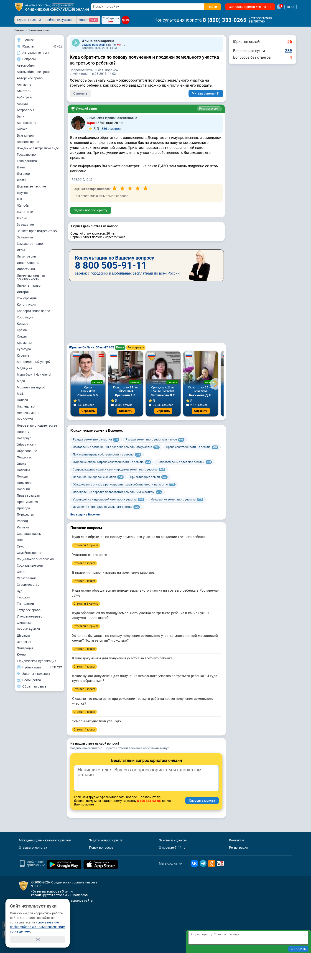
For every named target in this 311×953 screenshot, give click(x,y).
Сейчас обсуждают (60, 20)
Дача (21, 167)
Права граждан (28, 495)
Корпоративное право (33, 311)
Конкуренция (27, 298)
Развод (22, 521)
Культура (24, 349)
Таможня (24, 597)
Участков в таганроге (89, 555)
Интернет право (29, 285)
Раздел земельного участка (95, 439)
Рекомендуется (209, 108)
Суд (19, 591)
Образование (27, 451)
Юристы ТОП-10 (29, 20)
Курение (23, 355)
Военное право (28, 142)
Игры (21, 250)
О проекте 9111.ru (172, 847)
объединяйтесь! (63, 5)
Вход (290, 7)
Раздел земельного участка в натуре (154, 439)
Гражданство (27, 161)
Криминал (24, 343)
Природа (23, 508)
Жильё (22, 218)
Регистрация (135, 347)
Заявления (25, 237)
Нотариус (24, 438)
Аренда (22, 103)
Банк (20, 116)
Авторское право (30, 78)
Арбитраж (24, 97)
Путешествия (26, 514)
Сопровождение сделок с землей (184, 462)
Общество (24, 457)
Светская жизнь (29, 533)
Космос (22, 323)
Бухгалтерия (26, 135)
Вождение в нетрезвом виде (38, 148)
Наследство (26, 406)
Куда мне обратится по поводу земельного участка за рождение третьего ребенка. (139, 537)
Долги (21, 180)
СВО (20, 540)
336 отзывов (107, 128)
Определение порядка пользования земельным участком (117, 492)
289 (288, 51)
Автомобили (26, 65)
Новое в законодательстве (37, 425)
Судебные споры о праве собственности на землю (111, 462)
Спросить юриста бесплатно (250, 7)
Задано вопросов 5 (94, 44)
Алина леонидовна (98, 41)
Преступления (27, 502)
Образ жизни (26, 444)
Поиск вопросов (101, 847)
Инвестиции (26, 269)
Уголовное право (29, 616)
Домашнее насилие (31, 186)
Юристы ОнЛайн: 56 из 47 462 (92, 347)
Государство (26, 154)
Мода (21, 381)
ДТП (20, 199)
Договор (23, 173)
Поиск (120, 347)
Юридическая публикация (36, 661)
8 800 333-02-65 (149, 801)
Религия (23, 527)
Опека (21, 463)
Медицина (24, 368)
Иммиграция (26, 256)
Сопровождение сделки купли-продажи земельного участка (118, 469)
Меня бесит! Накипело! (34, 374)
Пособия (23, 489)
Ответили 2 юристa (86, 545)
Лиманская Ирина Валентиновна (112, 118)
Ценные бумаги (28, 629)
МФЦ (20, 393)
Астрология (25, 110)
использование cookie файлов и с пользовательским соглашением (37, 926)
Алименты (24, 84)
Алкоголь (24, 91)
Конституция (26, 304)
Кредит (22, 336)
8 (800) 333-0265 (224, 20)
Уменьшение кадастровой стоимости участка (108, 499)
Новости (23, 432)
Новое (88, 20)
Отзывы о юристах (33, 847)
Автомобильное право (34, 72)
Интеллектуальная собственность (31, 277)
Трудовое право (29, 610)
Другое (22, 193)
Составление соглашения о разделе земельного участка (115, 447)
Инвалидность (28, 263)
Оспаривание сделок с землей (97, 477)
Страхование (26, 578)
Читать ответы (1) (205, 93)
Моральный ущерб (31, 387)
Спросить (88, 411)
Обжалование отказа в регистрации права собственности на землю (123, 484)
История (23, 292)
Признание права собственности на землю (106, 454)
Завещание (25, 224)
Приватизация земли (148, 477)
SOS (125, 20)
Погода (22, 476)
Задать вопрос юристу (90, 210)
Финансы (24, 623)
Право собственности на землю (191, 447)
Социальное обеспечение (36, 559)
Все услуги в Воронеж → (87, 514)
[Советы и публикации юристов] (18, 6)
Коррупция (25, 317)
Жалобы (23, 205)
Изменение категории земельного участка (106, 506)
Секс (20, 546)
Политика (24, 483)
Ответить (80, 93)
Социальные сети (30, 565)
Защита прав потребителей (37, 231)
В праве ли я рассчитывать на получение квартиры (114, 572)
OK (38, 939)
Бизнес (22, 129)
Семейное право (29, 553)
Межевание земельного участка (176, 499)
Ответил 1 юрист (84, 563)
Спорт (21, 572)
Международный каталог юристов (45, 840)
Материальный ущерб (33, 362)
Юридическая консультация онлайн (57, 9)
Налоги (22, 400)
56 (289, 41)
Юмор (21, 654)
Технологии (25, 603)
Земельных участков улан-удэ (96, 721)
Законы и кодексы (173, 840)
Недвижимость (28, 413)
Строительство (28, 584)
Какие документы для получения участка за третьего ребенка (122, 658)
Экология (24, 642)
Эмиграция (25, 648)
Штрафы (23, 635)
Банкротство (26, 123)
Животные (25, 212)
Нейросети (25, 419)
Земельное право (30, 243)
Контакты (236, 840)
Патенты (23, 470)
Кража (22, 330)
